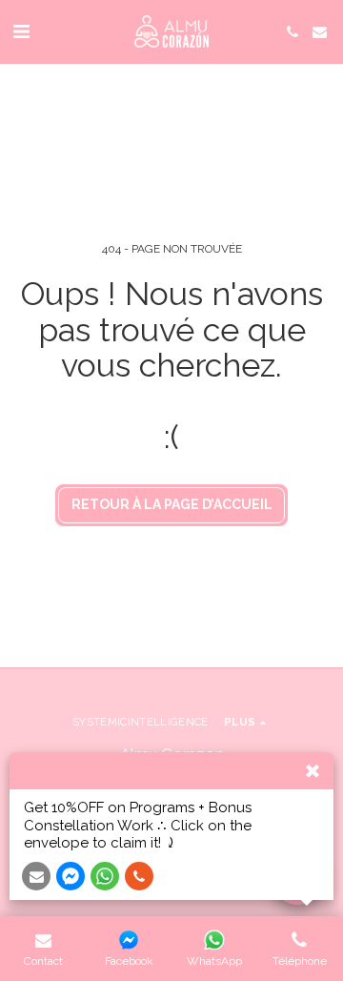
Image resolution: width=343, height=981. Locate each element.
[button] (21, 31)
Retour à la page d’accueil (171, 504)
